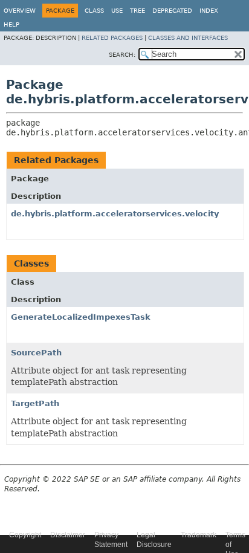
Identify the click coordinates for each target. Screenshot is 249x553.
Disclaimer (67, 535)
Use (117, 10)
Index (208, 10)
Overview (20, 10)
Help (11, 24)
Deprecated (172, 10)
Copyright (25, 535)
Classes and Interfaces (188, 37)
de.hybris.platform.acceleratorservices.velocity (115, 213)
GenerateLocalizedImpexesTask (80, 317)
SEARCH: (122, 54)
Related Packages (112, 37)
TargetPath (35, 403)
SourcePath (36, 352)
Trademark (198, 535)
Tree (137, 10)
